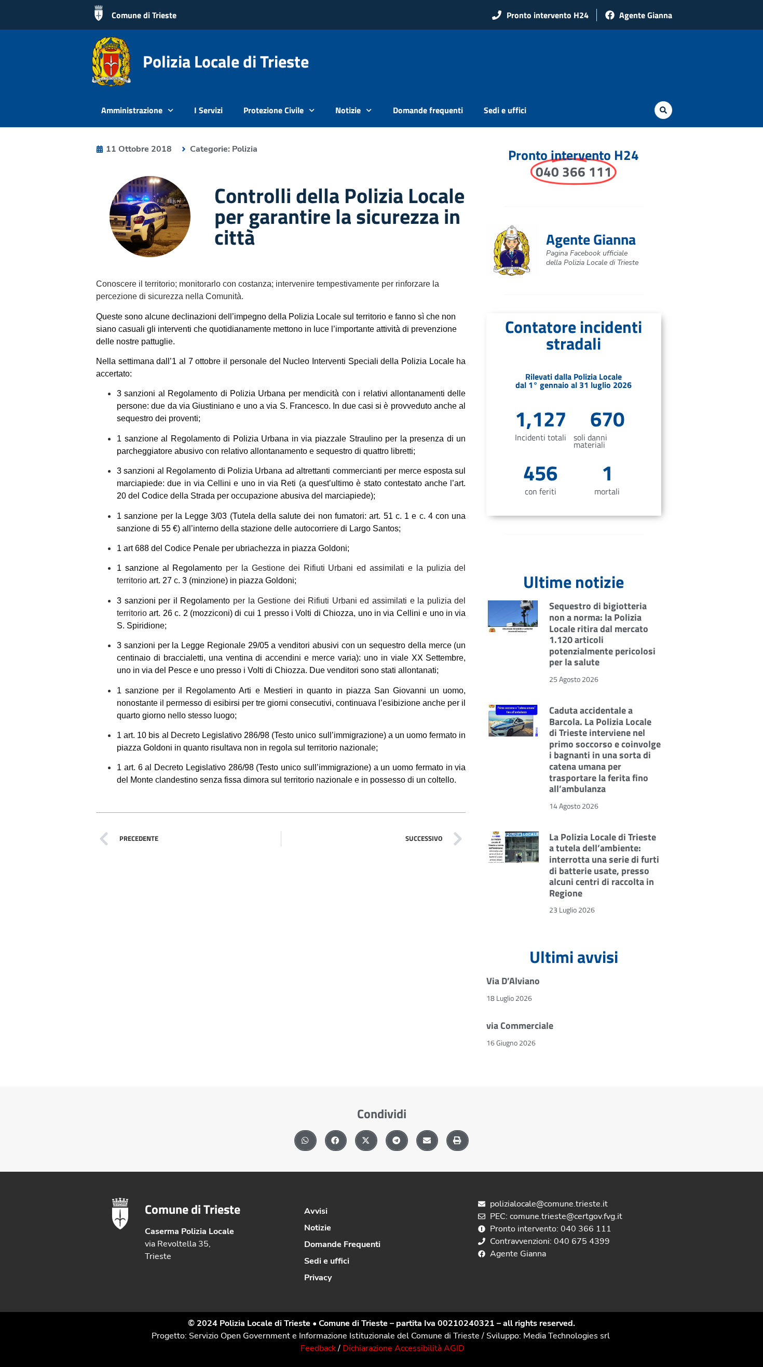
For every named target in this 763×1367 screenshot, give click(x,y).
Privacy (318, 1277)
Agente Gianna (591, 239)
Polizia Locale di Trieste (226, 61)
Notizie (348, 110)
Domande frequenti (428, 110)
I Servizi (208, 110)
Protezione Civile (273, 110)
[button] (663, 110)
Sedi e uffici (505, 110)
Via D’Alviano (513, 981)
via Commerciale (519, 1025)
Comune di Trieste (144, 15)
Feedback (318, 1348)
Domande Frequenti (342, 1244)
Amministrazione (131, 110)
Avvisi (316, 1211)
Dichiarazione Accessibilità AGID (404, 1348)
